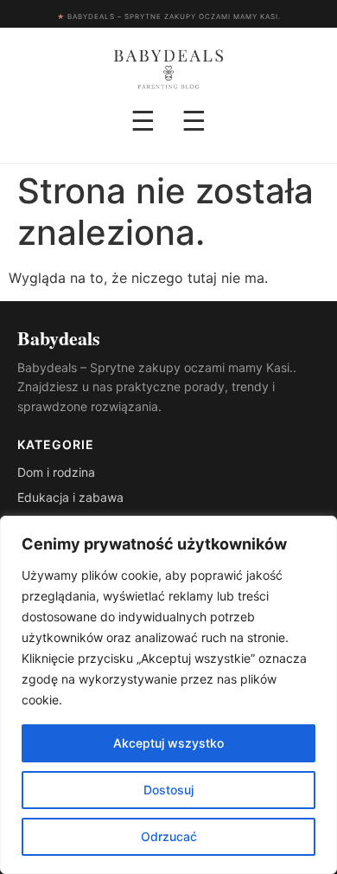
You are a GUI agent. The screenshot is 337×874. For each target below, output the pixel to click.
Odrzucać (169, 836)
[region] (168, 695)
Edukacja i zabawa (70, 497)
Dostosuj (168, 789)
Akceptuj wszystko (168, 743)
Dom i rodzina (56, 472)
